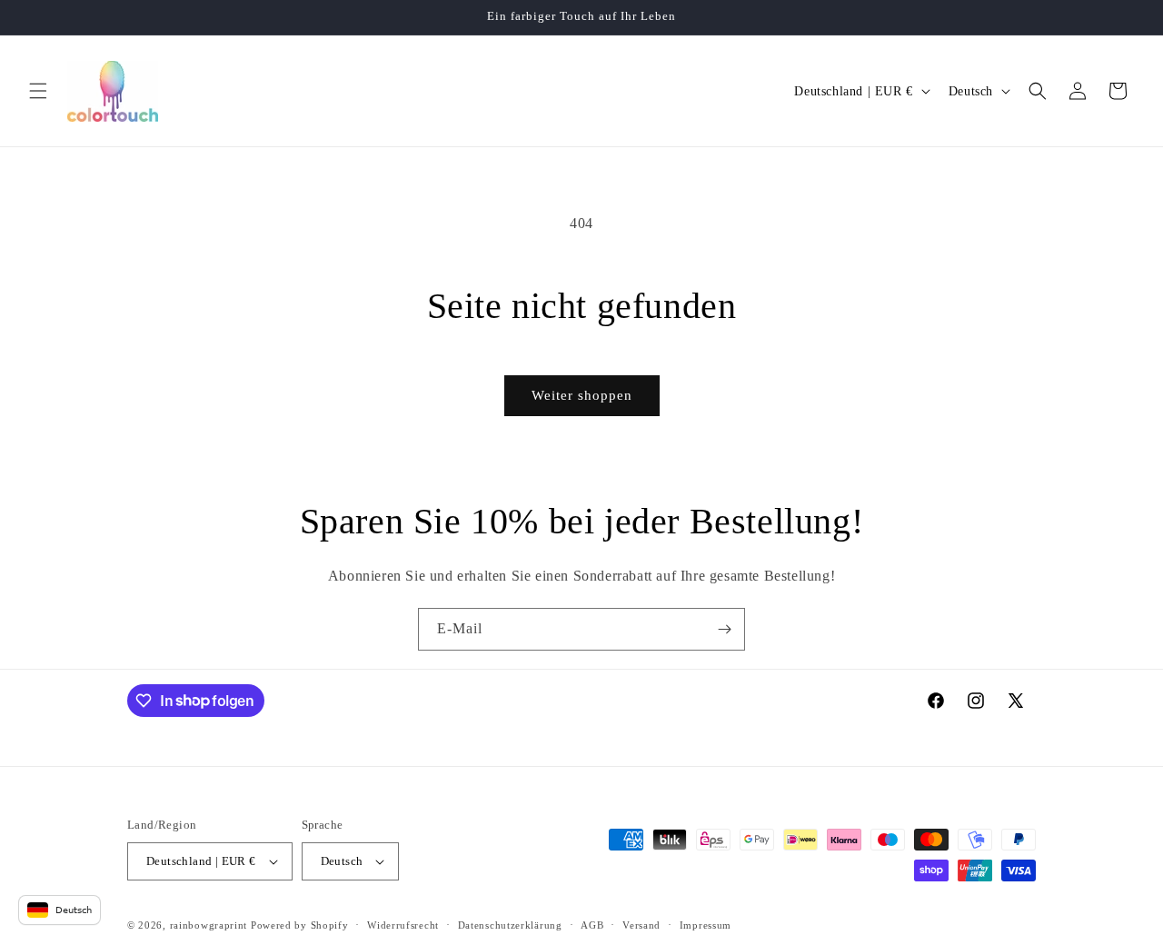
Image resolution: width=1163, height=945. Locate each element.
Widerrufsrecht (403, 925)
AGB (592, 925)
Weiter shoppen (582, 395)
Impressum (705, 925)
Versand (641, 925)
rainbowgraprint (209, 925)
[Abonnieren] (724, 629)
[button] (38, 91)
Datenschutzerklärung (510, 925)
